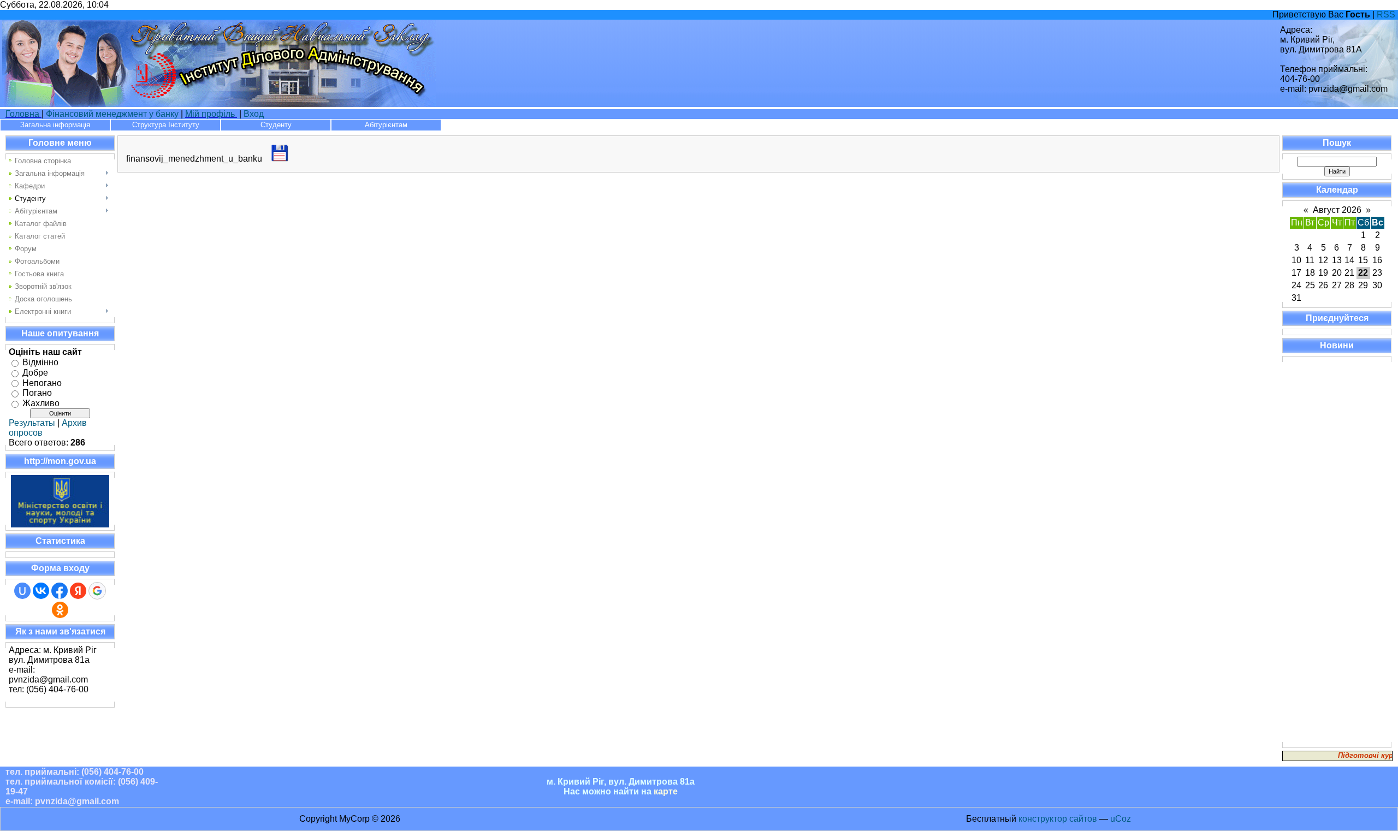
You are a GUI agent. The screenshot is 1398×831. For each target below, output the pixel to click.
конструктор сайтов (1057, 818)
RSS (1386, 14)
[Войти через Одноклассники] (60, 610)
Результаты (32, 423)
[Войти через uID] (22, 591)
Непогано (42, 382)
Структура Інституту (165, 125)
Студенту (276, 125)
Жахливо (41, 403)
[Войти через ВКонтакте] (41, 591)
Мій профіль (210, 113)
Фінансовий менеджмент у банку (112, 113)
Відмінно (40, 362)
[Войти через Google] (97, 590)
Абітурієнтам (386, 125)
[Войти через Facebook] (59, 591)
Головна (23, 113)
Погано (37, 392)
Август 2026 (1337, 210)
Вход (254, 113)
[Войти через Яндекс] (78, 591)
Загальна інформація (55, 125)
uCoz (1120, 818)
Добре (35, 372)
